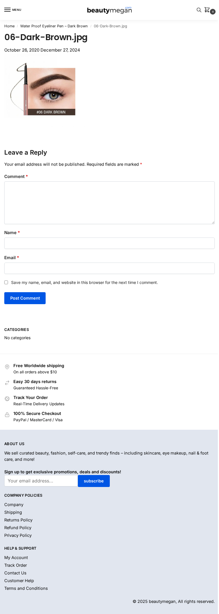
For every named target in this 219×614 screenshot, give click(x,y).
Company (13, 504)
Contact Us (15, 573)
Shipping (13, 512)
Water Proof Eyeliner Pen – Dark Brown (54, 26)
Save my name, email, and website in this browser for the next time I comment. (84, 282)
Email (11, 257)
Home (9, 26)
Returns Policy (18, 520)
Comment (16, 176)
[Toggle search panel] (199, 10)
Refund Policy (17, 527)
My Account (16, 557)
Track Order (15, 565)
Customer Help (19, 580)
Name (12, 232)
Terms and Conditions (26, 588)
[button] (208, 10)
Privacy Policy (18, 535)
